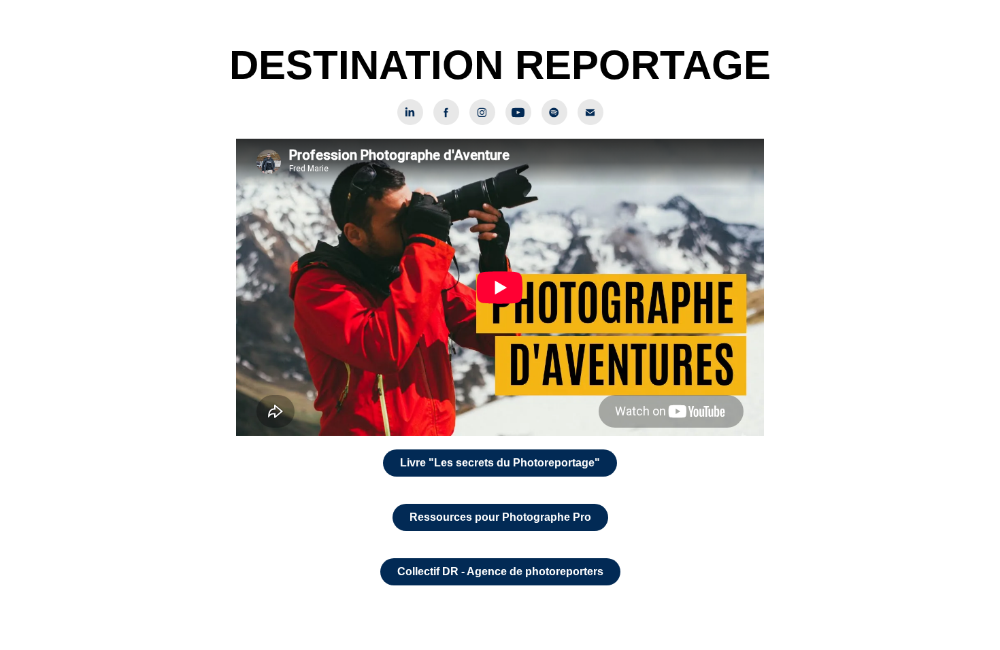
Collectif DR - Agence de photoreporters (500, 571)
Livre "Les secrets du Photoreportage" (500, 462)
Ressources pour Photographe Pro (500, 517)
